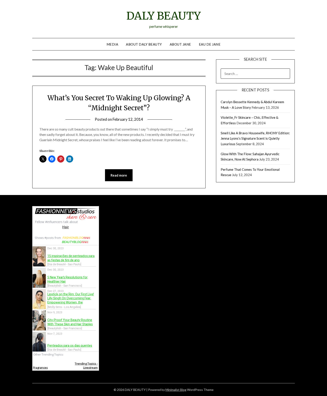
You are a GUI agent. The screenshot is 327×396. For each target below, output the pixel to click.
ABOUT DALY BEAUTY (144, 44)
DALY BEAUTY (163, 15)
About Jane (180, 44)
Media (112, 44)
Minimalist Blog (176, 390)
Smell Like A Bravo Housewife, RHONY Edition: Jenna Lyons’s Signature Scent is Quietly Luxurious (255, 138)
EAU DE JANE (210, 44)
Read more (119, 175)
